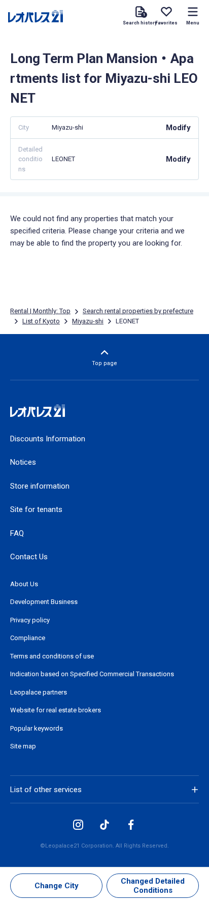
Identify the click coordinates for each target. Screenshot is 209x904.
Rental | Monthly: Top (40, 311)
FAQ (17, 533)
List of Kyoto (41, 321)
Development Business (44, 602)
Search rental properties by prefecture (138, 311)
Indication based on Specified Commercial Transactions (92, 674)
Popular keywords (36, 728)
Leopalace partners (38, 692)
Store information (39, 486)
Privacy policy (30, 620)
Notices (23, 462)
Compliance (27, 638)
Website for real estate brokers (55, 710)
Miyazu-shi (87, 321)
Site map (23, 746)
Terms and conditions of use (52, 656)
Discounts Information (47, 438)
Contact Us (29, 556)
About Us (24, 584)
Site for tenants (36, 509)
